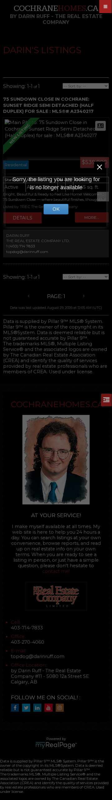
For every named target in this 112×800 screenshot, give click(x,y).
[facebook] (16, 708)
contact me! (56, 571)
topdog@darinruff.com (27, 251)
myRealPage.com (56, 745)
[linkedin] (38, 708)
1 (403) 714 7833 (20, 246)
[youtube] (50, 708)
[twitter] (27, 708)
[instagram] (61, 708)
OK (56, 209)
